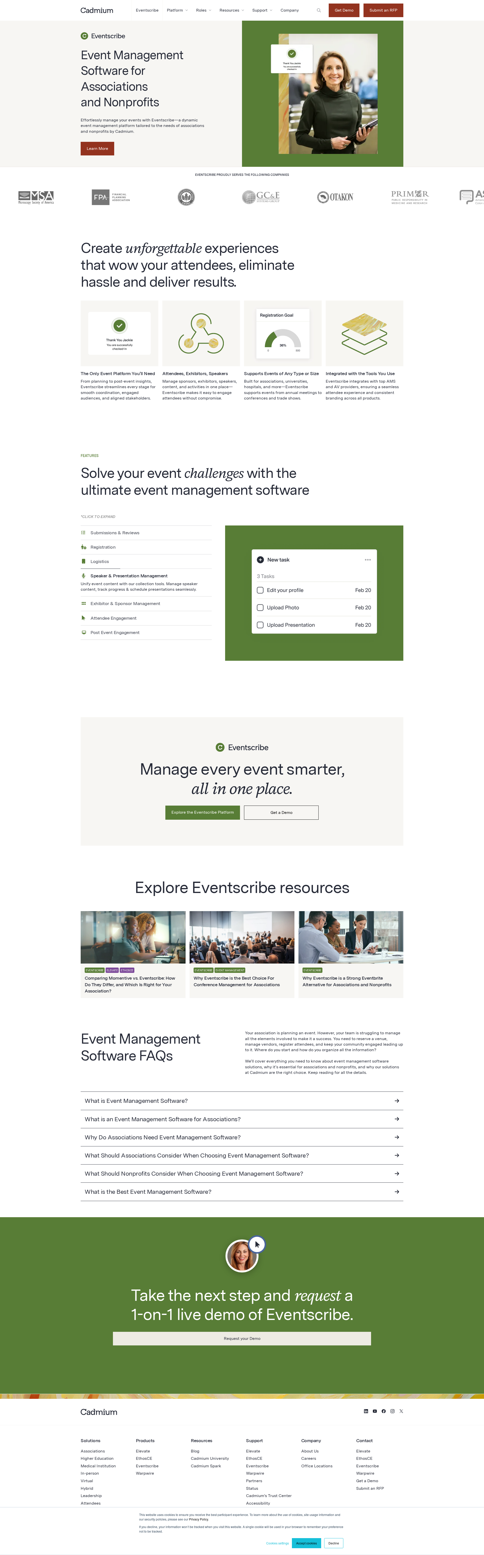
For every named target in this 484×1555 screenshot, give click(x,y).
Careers (308, 1458)
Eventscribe (147, 1466)
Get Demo (344, 10)
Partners (254, 1480)
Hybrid (87, 1488)
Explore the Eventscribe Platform (202, 812)
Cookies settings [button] (277, 1543)
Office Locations (316, 1466)
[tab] (146, 532)
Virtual (87, 1480)
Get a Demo (281, 812)
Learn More (97, 148)
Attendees (91, 1503)
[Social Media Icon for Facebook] (384, 1412)
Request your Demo (242, 1338)
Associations (93, 1451)
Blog (195, 1451)
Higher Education (97, 1458)
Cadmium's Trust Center (269, 1495)
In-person (90, 1473)
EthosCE (144, 1458)
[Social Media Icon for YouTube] (375, 1412)
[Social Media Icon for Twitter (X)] (401, 1412)
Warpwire (145, 1473)
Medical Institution (98, 1466)
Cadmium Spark (206, 1466)
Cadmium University (210, 1458)
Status (252, 1488)
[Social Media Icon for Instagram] (392, 1412)
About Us (310, 1451)
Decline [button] (333, 1543)
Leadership (91, 1495)
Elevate (143, 1451)
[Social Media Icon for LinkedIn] (366, 1412)
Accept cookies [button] (306, 1543)
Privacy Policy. (199, 1519)
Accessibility (258, 1503)
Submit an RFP (383, 10)
